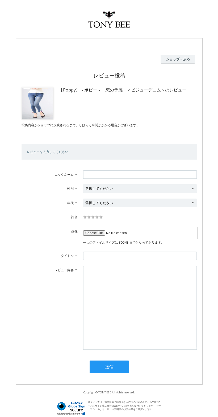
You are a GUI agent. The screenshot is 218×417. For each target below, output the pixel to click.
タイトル (67, 255)
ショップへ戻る (178, 59)
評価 (74, 217)
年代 (70, 203)
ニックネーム (64, 174)
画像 (74, 231)
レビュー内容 (64, 270)
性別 (70, 188)
